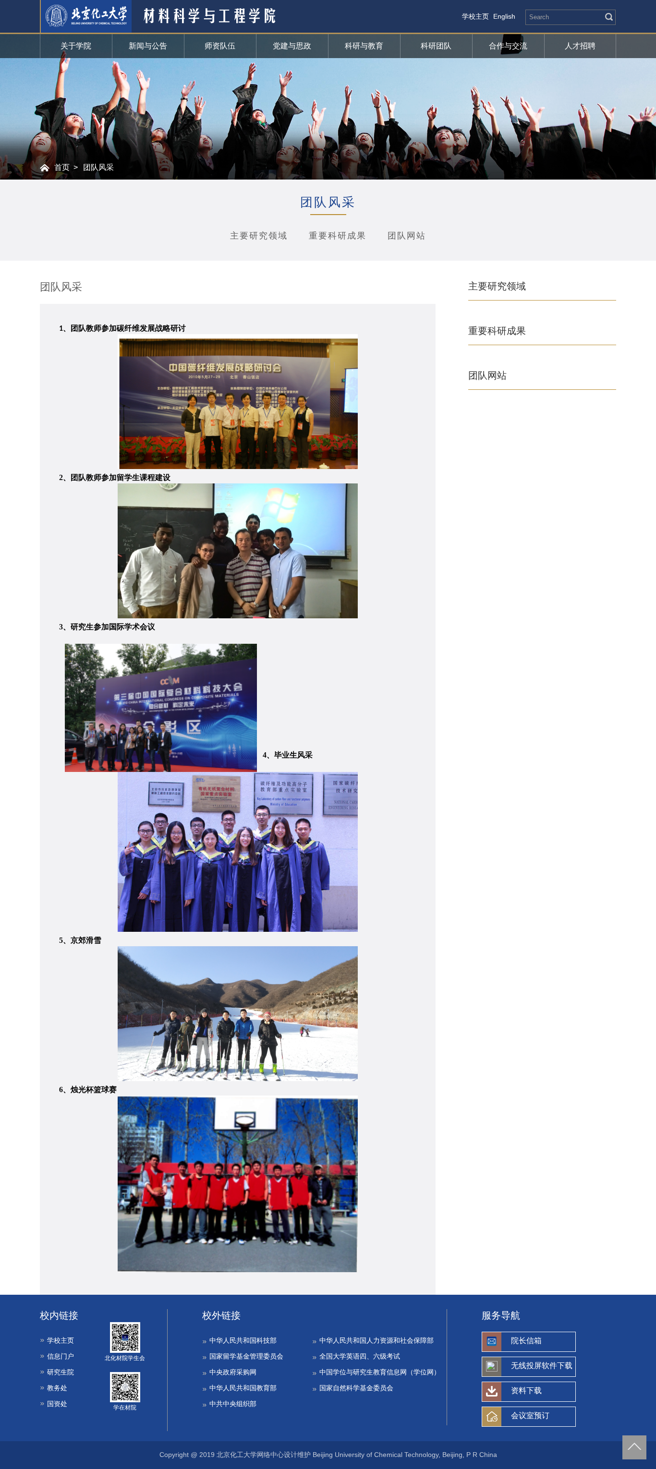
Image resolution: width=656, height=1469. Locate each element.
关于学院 (76, 46)
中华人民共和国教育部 (243, 1388)
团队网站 (407, 236)
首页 (62, 167)
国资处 (57, 1404)
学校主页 (475, 16)
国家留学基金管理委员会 (246, 1356)
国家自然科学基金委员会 (356, 1388)
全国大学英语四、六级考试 (359, 1356)
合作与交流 (508, 46)
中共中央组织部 (232, 1404)
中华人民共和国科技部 (243, 1340)
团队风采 (98, 167)
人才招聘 (580, 46)
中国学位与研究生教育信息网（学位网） (379, 1372)
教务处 (57, 1388)
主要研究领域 (259, 236)
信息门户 (60, 1356)
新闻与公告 (148, 46)
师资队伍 (220, 46)
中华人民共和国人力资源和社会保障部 (376, 1340)
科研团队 (436, 46)
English (504, 16)
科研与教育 (364, 46)
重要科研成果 (337, 236)
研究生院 (60, 1372)
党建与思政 (292, 46)
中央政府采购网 (232, 1372)
